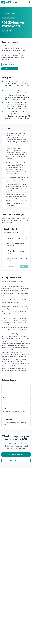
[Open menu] (29, 2)
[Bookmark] (7, 30)
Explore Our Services (16, 454)
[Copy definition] (29, 46)
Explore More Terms (16, 460)
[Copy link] (3, 30)
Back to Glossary (9, 14)
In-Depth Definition (9, 64)
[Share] (10, 30)
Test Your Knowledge (9, 69)
